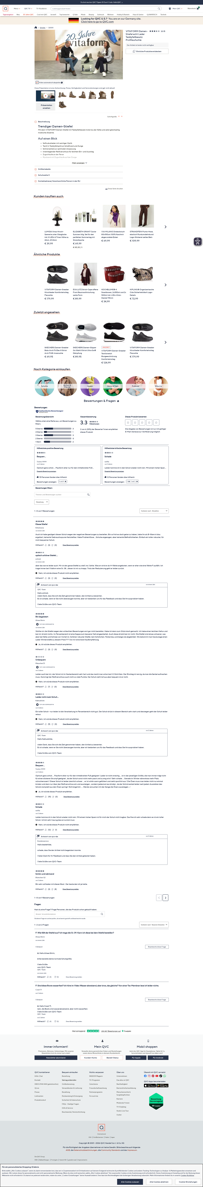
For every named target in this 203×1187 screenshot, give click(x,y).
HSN (36, 1160)
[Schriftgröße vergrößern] (119, 116)
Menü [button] (16, 8)
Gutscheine (93, 1084)
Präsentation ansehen (46, 106)
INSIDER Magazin (96, 1076)
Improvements (82, 1160)
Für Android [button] (158, 1058)
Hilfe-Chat (39, 1076)
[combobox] (104, 8)
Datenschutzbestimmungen (85, 1150)
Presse (37, 1092)
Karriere (120, 1099)
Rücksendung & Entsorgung (72, 1096)
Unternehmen (122, 1076)
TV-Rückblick (41, 8)
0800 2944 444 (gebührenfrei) (46, 1084)
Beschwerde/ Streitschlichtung (73, 1112)
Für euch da (93, 1096)
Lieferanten (39, 1096)
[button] (173, 8)
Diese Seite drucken (115, 189)
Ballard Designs (44, 1160)
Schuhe (42, 28)
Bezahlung (66, 1092)
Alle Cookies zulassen (130, 1182)
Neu (18, 14)
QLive (37, 1088)
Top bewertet (64, 14)
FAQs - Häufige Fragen (70, 1104)
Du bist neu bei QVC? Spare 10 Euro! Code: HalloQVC (101, 2)
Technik (163, 14)
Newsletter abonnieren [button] (56, 1058)
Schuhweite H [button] (44, 175)
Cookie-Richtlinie (187, 1175)
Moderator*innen (123, 1103)
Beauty (91, 14)
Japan (113, 1137)
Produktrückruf (40, 1100)
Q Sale (75, 14)
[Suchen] (159, 8)
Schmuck (100, 14)
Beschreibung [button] (44, 121)
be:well (53, 14)
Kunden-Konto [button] (90, 1058)
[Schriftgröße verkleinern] (122, 116)
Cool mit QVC (42, 14)
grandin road (72, 1160)
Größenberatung (68, 1084)
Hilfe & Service (67, 1108)
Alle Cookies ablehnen (159, 1182)
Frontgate (54, 1160)
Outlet (119, 1115)
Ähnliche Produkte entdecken (148, 51)
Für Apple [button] (136, 1058)
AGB (68, 1150)
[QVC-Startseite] (36, 27)
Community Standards (110, 1150)
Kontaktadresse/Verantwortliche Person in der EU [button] (59, 181)
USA (90, 1137)
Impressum (132, 1150)
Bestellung (66, 1076)
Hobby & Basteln (123, 14)
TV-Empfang (121, 1107)
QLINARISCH (152, 14)
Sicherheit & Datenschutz (71, 1100)
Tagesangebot (8, 14)
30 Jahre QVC (28, 14)
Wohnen (110, 14)
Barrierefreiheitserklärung (126, 1088)
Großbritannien (98, 1137)
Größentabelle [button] (44, 169)
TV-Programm (94, 1080)
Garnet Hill (62, 1160)
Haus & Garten (138, 14)
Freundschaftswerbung (98, 1088)
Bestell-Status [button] (113, 1058)
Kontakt (37, 1080)
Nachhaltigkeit (122, 1084)
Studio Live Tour (123, 1111)
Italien (107, 1137)
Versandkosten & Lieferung (72, 1088)
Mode (83, 14)
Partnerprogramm (95, 1092)
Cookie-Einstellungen (188, 1182)
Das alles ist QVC (123, 1080)
